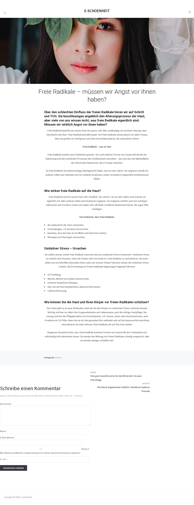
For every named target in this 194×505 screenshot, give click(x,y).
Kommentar (5, 404)
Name (3, 431)
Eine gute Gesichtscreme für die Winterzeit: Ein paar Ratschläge (116, 378)
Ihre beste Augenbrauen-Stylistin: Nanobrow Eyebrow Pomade (123, 389)
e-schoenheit (97, 10)
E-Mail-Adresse (7, 437)
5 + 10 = (3, 459)
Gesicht (58, 357)
